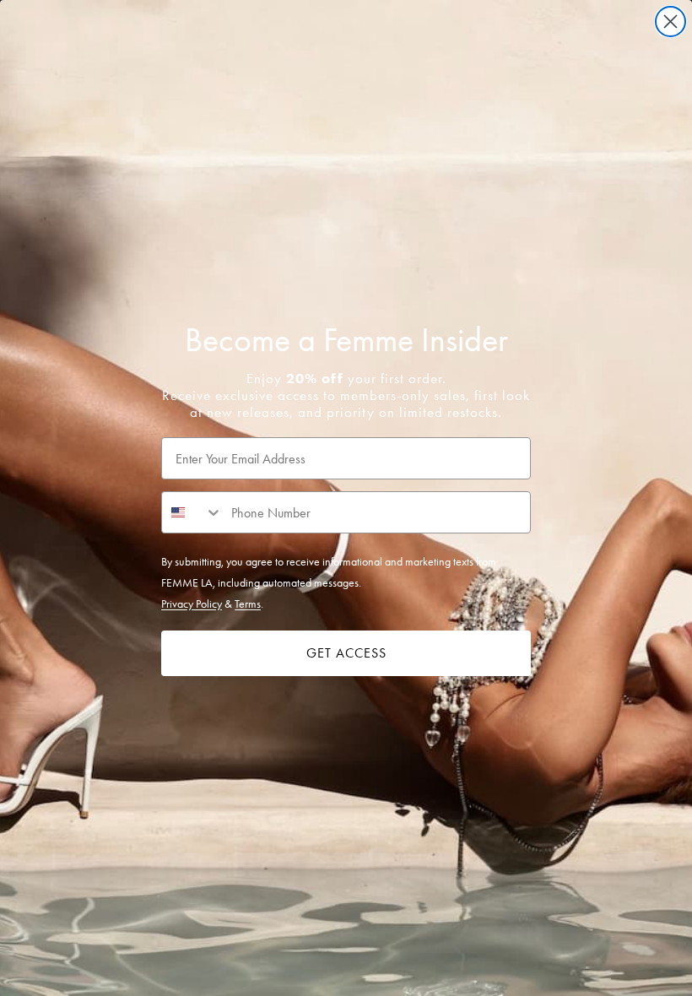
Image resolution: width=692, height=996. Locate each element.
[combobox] (192, 512)
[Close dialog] (670, 21)
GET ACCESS (346, 653)
